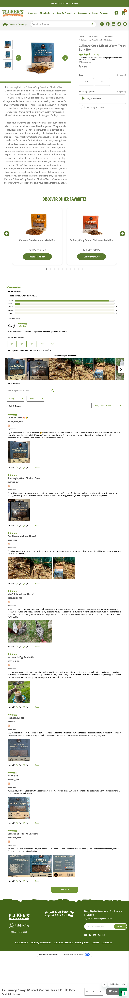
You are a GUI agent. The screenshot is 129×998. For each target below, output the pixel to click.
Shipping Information (40, 942)
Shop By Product (65, 13)
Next (65, 57)
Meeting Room (82, 942)
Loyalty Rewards (100, 13)
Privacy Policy (21, 942)
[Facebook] (90, 935)
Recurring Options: (102, 91)
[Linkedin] (94, 935)
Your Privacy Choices (72, 954)
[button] (46, 269)
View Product (37, 256)
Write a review (85, 62)
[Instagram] (85, 935)
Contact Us (107, 942)
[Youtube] (103, 935)
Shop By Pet (46, 13)
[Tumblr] (99, 935)
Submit (120, 926)
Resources (82, 13)
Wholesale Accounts (63, 942)
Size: (102, 75)
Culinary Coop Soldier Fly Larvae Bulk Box (91, 240)
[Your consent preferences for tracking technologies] (124, 993)
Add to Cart (119, 991)
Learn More (73, 3)
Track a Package (18, 24)
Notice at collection (48, 954)
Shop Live (33, 13)
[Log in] (116, 13)
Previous (18, 57)
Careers (95, 942)
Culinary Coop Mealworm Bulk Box (37, 240)
